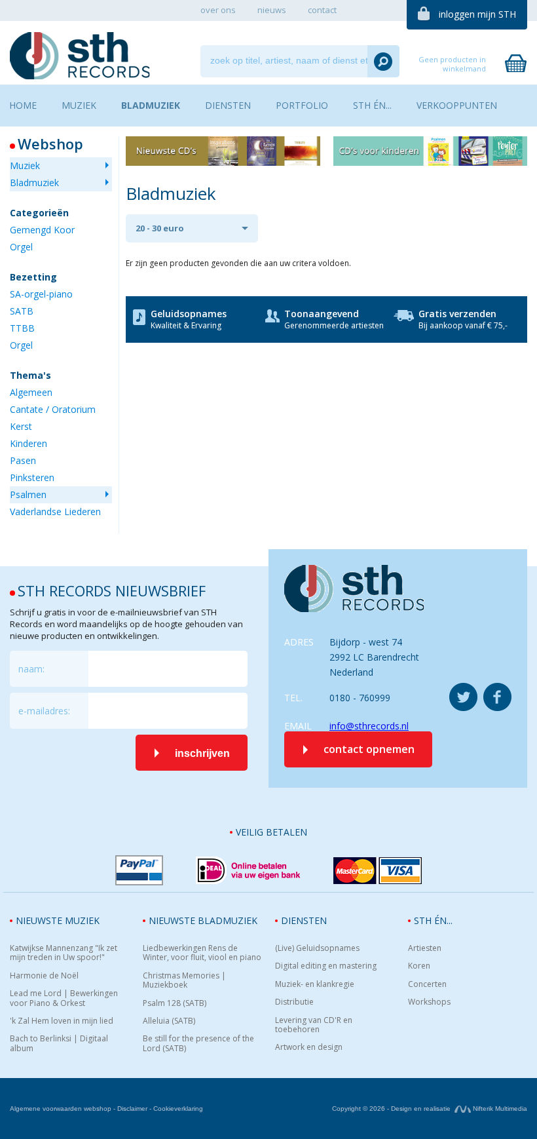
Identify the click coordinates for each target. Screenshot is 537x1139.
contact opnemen (369, 749)
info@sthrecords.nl (369, 726)
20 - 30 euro (160, 228)
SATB (21, 311)
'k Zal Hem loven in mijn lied (61, 1021)
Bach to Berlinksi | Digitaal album (59, 1043)
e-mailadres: (44, 711)
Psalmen (28, 494)
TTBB (22, 328)
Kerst (21, 426)
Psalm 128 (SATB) (174, 1003)
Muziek (25, 165)
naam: (31, 669)
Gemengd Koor (42, 229)
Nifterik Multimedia (499, 1108)
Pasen (23, 460)
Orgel (21, 247)
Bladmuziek (34, 182)
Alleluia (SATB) (169, 1021)
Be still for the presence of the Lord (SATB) (198, 1043)
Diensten (304, 920)
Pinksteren (32, 477)
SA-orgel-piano (41, 294)
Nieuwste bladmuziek (203, 920)
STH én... (433, 920)
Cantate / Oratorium (53, 409)
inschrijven (202, 753)
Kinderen (28, 443)
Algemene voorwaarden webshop (60, 1108)
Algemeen (31, 392)
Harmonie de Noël (44, 975)
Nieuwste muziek (58, 920)
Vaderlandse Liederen (55, 511)
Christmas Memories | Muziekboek (184, 980)
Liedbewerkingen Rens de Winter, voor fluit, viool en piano (202, 953)
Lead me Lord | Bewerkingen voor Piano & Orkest (64, 998)
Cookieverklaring (178, 1108)
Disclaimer (132, 1108)
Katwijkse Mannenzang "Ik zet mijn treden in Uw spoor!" (63, 953)
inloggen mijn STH (477, 14)
